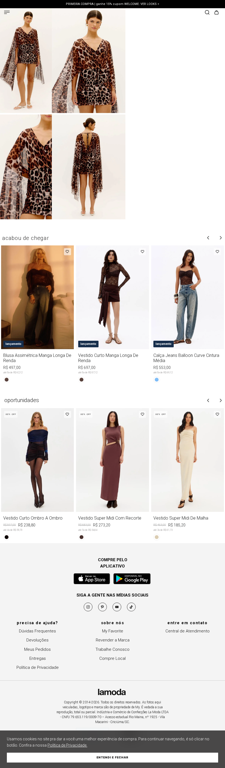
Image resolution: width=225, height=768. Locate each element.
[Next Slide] (220, 237)
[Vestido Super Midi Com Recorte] (112, 475)
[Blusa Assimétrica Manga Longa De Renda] (37, 315)
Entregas (37, 658)
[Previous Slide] (208, 237)
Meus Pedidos (37, 649)
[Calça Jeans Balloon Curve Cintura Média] (187, 315)
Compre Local (112, 658)
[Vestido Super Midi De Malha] (187, 475)
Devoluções (37, 640)
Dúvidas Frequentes (37, 631)
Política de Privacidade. (67, 745)
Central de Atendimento (187, 631)
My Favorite (112, 631)
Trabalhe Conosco (112, 649)
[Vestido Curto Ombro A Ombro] (37, 475)
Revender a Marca (113, 640)
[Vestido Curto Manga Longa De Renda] (112, 315)
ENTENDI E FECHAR (112, 757)
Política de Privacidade (37, 667)
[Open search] (207, 13)
